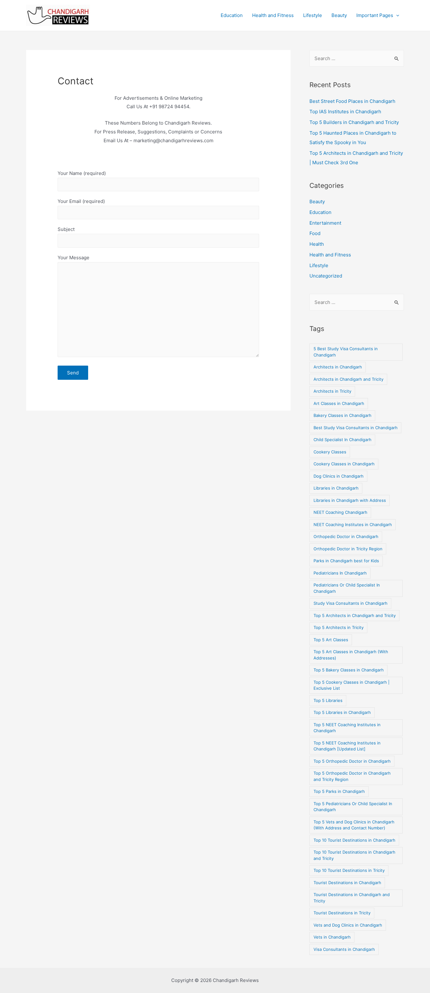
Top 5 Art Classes (331, 639)
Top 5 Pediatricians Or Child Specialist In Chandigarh (353, 806)
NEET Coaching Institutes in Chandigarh (353, 524)
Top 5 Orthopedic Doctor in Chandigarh (352, 761)
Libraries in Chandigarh (336, 488)
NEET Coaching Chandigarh (340, 512)
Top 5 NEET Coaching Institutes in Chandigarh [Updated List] (347, 746)
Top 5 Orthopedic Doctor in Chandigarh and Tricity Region (352, 776)
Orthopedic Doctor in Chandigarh (346, 536)
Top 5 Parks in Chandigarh (339, 791)
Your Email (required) (81, 201)
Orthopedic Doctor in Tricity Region (348, 548)
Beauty (339, 15)
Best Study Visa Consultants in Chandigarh (356, 427)
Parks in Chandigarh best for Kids (346, 560)
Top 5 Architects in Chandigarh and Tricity (355, 615)
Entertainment (325, 223)
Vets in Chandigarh (332, 937)
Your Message (73, 258)
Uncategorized (325, 276)
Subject (66, 229)
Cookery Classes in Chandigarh (344, 463)
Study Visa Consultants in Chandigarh (351, 603)
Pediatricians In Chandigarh (340, 572)
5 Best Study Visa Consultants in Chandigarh (346, 351)
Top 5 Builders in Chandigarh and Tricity (354, 122)
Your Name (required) (82, 173)
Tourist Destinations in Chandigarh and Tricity (352, 897)
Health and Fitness (273, 15)
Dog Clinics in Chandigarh (339, 476)
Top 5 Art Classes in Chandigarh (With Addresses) (351, 654)
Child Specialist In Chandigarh (342, 439)
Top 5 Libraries (328, 700)
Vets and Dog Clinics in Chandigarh (348, 925)
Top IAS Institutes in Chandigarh (345, 112)
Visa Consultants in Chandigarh (344, 949)
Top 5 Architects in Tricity (339, 627)
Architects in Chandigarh (338, 366)
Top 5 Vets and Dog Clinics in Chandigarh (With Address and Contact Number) (354, 825)
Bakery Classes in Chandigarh (342, 415)
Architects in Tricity (332, 391)
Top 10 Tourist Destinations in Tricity (349, 870)
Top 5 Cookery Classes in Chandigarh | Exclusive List (351, 685)
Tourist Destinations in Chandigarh (347, 882)
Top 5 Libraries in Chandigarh (342, 712)
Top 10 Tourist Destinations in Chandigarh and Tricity (354, 855)
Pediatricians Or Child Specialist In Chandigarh (347, 588)
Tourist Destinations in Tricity (342, 912)
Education (232, 15)
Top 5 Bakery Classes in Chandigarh (349, 669)
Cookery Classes (330, 451)
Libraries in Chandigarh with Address (350, 500)
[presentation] (396, 15)
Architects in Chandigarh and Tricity (348, 379)
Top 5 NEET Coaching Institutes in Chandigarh (347, 727)
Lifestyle (312, 15)
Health (316, 244)
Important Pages (374, 15)
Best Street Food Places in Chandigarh (352, 101)
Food (314, 233)
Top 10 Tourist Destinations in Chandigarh (354, 840)
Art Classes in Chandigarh (339, 403)
